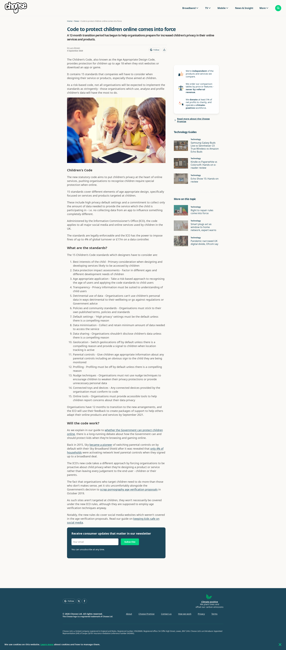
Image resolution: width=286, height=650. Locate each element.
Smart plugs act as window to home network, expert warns (203, 227)
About (129, 613)
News (76, 21)
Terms (214, 613)
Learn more (47, 644)
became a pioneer (101, 444)
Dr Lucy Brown (73, 48)
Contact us (166, 613)
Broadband (189, 8)
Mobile (221, 8)
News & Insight (244, 8)
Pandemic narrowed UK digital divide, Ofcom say (204, 242)
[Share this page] (164, 49)
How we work (184, 613)
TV (206, 8)
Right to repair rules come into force (202, 212)
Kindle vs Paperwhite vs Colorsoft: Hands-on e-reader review (204, 164)
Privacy (201, 613)
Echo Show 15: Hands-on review (205, 180)
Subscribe (129, 541)
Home (69, 21)
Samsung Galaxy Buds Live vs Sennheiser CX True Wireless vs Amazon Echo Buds (205, 147)
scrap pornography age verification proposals (129, 489)
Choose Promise (146, 613)
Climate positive (209, 601)
